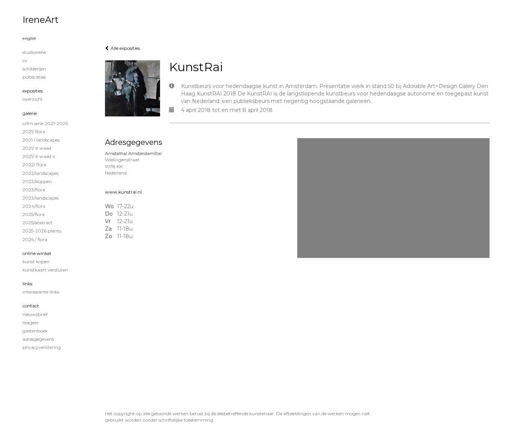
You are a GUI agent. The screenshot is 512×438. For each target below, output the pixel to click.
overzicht (32, 99)
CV (24, 60)
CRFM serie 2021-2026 (45, 123)
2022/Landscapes (40, 173)
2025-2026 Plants (41, 231)
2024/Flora (33, 206)
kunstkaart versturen (45, 270)
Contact (30, 305)
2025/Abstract (37, 222)
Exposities (32, 91)
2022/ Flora (34, 164)
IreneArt (40, 19)
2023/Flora (33, 189)
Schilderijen (34, 69)
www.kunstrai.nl (123, 192)
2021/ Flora (33, 131)
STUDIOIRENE (34, 52)
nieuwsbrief (35, 314)
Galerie (29, 113)
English (29, 38)
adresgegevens (38, 339)
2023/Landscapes (40, 198)
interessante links (40, 292)
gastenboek (35, 331)
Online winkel (36, 253)
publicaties (34, 77)
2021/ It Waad (36, 148)
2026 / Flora (34, 239)
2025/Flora (33, 214)
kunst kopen (35, 261)
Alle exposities (124, 48)
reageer (30, 322)
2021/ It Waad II (38, 156)
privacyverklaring (41, 347)
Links (27, 283)
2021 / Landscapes (41, 140)
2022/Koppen (37, 181)
